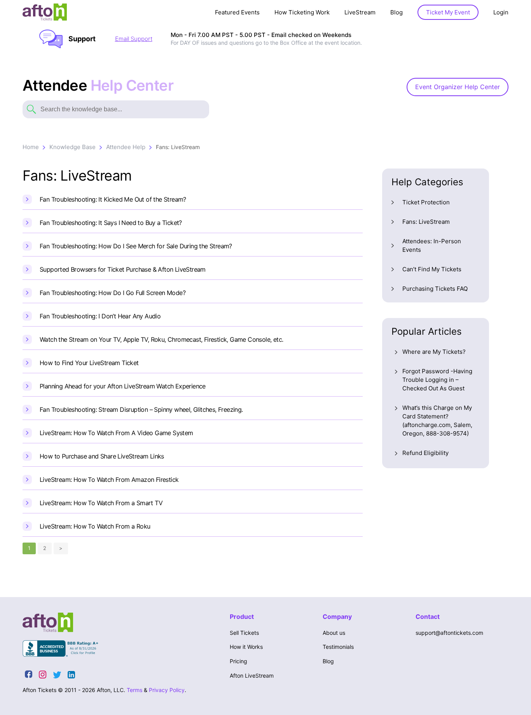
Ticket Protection (426, 202)
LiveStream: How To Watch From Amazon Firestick (109, 479)
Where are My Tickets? (434, 351)
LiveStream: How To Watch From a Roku (95, 526)
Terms (134, 690)
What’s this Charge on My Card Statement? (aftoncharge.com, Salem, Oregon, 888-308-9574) (437, 420)
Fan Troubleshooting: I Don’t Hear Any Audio (100, 316)
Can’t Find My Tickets (431, 269)
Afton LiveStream (252, 675)
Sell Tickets (244, 632)
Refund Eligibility (425, 453)
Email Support (133, 38)
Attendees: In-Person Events (431, 245)
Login (500, 12)
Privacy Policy (167, 690)
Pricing (238, 661)
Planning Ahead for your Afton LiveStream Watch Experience (123, 386)
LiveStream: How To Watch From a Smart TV (101, 503)
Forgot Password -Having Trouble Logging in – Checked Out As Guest (437, 379)
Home (31, 147)
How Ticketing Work (302, 12)
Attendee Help (125, 147)
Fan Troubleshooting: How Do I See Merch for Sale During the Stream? (136, 246)
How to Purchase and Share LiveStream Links (102, 456)
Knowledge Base (72, 147)
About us (334, 632)
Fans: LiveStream (426, 221)
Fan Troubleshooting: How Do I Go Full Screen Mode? (112, 293)
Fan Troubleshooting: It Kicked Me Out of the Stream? (113, 199)
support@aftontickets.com (449, 632)
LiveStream (360, 12)
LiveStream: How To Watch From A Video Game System (116, 433)
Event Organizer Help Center (457, 87)
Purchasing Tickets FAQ (435, 288)
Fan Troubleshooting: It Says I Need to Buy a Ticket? (111, 223)
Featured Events (237, 12)
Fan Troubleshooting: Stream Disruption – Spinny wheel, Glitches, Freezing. (141, 409)
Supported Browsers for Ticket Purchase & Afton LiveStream (123, 269)
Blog (396, 12)
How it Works (246, 646)
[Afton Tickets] (45, 12)
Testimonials (338, 646)
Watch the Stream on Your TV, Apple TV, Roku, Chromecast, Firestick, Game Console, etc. (161, 339)
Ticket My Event (448, 12)
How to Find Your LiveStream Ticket (89, 363)
